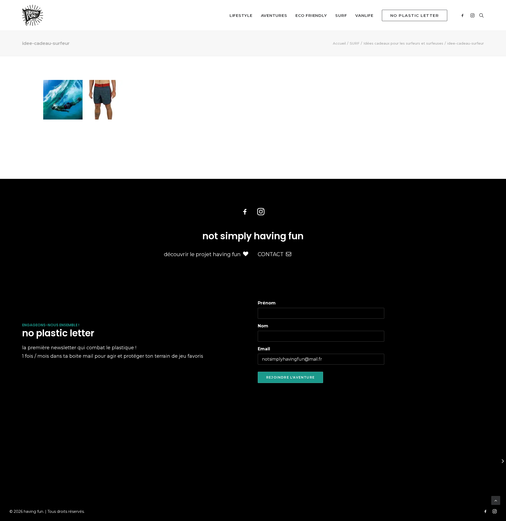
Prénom (267, 302)
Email (264, 348)
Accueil (339, 43)
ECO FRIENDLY (311, 15)
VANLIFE (364, 15)
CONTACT (271, 254)
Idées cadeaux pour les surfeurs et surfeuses (403, 43)
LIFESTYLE (241, 15)
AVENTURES (274, 15)
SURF (341, 15)
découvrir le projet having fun (202, 254)
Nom (263, 325)
